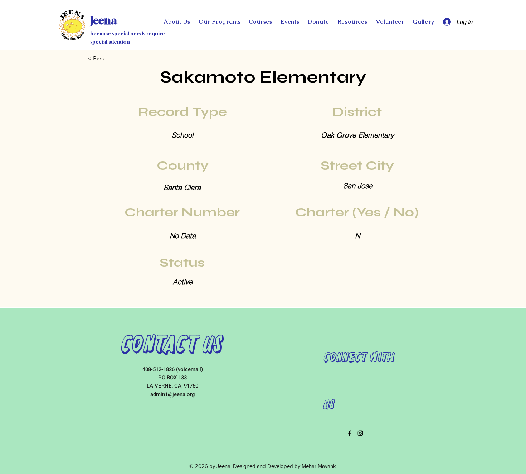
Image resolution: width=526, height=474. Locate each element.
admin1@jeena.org (172, 394)
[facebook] (349, 433)
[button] (318, 21)
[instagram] (360, 433)
